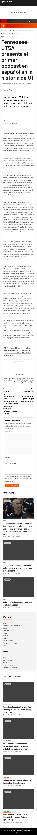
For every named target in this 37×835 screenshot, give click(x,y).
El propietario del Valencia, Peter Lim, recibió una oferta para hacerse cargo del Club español (17, 568)
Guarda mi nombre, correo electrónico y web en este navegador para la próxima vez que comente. (18, 478)
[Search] (34, 26)
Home (4, 623)
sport (3, 36)
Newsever (27, 830)
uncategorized (7, 704)
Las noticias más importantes (12, 626)
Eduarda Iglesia (7, 83)
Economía (6, 631)
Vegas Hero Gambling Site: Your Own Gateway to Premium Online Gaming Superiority (17, 709)
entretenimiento (8, 640)
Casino (5, 645)
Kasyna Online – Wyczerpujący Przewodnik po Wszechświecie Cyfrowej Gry (15, 817)
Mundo (5, 628)
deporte (5, 638)
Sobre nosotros (7, 660)
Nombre (8, 457)
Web (6, 470)
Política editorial (8, 665)
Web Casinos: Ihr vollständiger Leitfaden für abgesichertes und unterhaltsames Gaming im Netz (15, 746)
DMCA (5, 663)
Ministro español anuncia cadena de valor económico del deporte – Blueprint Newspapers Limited (27, 395)
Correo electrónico (11, 463)
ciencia (5, 633)
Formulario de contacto (10, 643)
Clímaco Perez (18, 715)
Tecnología (6, 635)
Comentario (9, 431)
